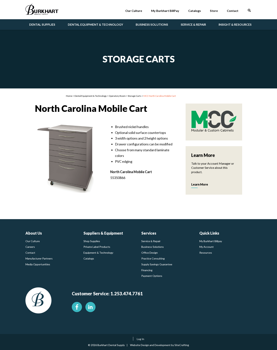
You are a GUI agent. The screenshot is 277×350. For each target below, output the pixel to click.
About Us (33, 233)
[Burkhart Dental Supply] (41, 10)
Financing (146, 270)
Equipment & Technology (98, 252)
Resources (205, 252)
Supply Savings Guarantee (156, 264)
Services (148, 233)
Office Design (149, 252)
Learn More (199, 184)
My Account (206, 246)
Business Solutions (152, 246)
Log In (140, 339)
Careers (30, 246)
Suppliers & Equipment (103, 233)
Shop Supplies (91, 241)
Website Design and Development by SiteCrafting (159, 345)
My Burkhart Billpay (210, 241)
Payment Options (151, 275)
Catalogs (88, 258)
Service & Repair (151, 241)
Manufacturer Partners (39, 258)
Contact (30, 252)
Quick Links (209, 233)
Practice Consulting (153, 258)
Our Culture (32, 241)
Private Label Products (96, 246)
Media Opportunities (37, 264)
